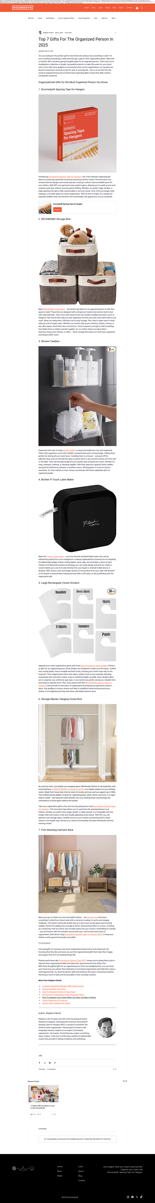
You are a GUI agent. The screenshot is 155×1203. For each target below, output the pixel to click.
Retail (59, 1176)
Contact (81, 1180)
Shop (59, 1171)
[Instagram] (128, 1197)
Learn (80, 1166)
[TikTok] (141, 1197)
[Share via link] (55, 1063)
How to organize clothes (66, 18)
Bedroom (105, 18)
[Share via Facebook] (39, 1063)
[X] (136, 1197)
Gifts (95, 18)
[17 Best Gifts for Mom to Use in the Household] (43, 1093)
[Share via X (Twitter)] (45, 1063)
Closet (40, 18)
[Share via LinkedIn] (50, 1063)
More (113, 18)
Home (60, 1166)
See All (125, 1081)
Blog (80, 1176)
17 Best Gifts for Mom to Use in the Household (43, 1107)
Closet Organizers (84, 18)
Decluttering (50, 18)
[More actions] (115, 32)
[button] (142, 7)
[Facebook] (132, 1197)
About (81, 1171)
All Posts (31, 18)
